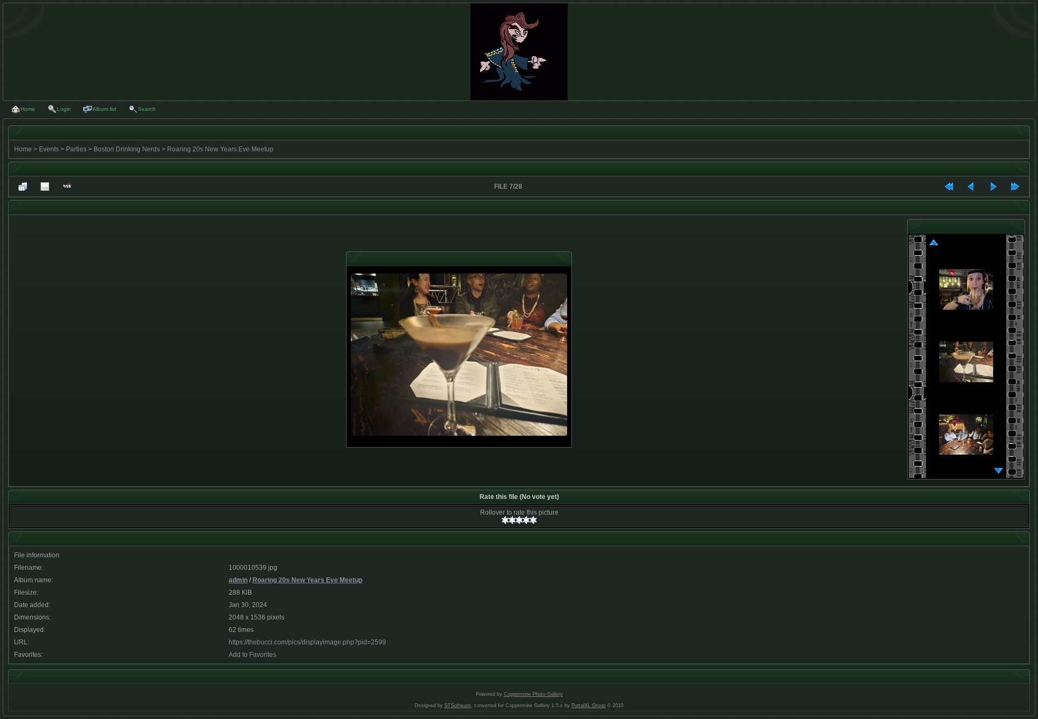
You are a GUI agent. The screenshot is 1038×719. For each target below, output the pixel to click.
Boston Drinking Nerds (127, 149)
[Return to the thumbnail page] (22, 186)
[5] (533, 520)
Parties (76, 149)
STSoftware (457, 705)
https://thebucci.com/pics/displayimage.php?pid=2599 (307, 642)
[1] (505, 520)
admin (238, 580)
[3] (519, 520)
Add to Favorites (252, 654)
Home (23, 149)
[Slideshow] (67, 186)
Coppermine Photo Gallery (533, 694)
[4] (526, 520)
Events (49, 149)
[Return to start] (949, 186)
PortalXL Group (588, 705)
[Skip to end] (1015, 186)
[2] (512, 520)
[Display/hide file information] (45, 186)
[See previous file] (971, 186)
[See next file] (993, 186)
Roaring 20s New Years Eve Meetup (220, 149)
